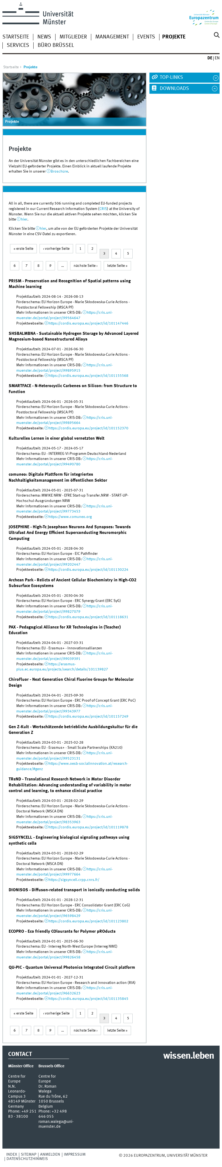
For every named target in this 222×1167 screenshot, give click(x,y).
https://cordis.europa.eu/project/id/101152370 (88, 428)
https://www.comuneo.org (70, 517)
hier (24, 219)
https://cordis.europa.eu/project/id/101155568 (88, 376)
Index (11, 1154)
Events (146, 37)
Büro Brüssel (56, 45)
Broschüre (59, 171)
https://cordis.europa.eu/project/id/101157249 (88, 716)
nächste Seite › (85, 266)
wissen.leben (188, 1056)
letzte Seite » (117, 266)
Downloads (174, 88)
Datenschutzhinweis (27, 1159)
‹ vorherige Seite (56, 249)
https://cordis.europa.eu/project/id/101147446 (88, 323)
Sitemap (28, 1154)
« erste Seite (23, 249)
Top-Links (171, 77)
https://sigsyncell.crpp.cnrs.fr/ (73, 880)
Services (18, 45)
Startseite (15, 37)
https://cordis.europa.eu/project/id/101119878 (88, 827)
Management (112, 37)
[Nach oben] (211, 1155)
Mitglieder (73, 37)
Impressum (75, 1154)
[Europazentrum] (204, 14)
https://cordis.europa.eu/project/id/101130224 (88, 570)
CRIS (103, 209)
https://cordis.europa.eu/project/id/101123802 (88, 921)
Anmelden (50, 1154)
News (44, 37)
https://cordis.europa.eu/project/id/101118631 (88, 617)
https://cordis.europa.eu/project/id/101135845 (88, 999)
